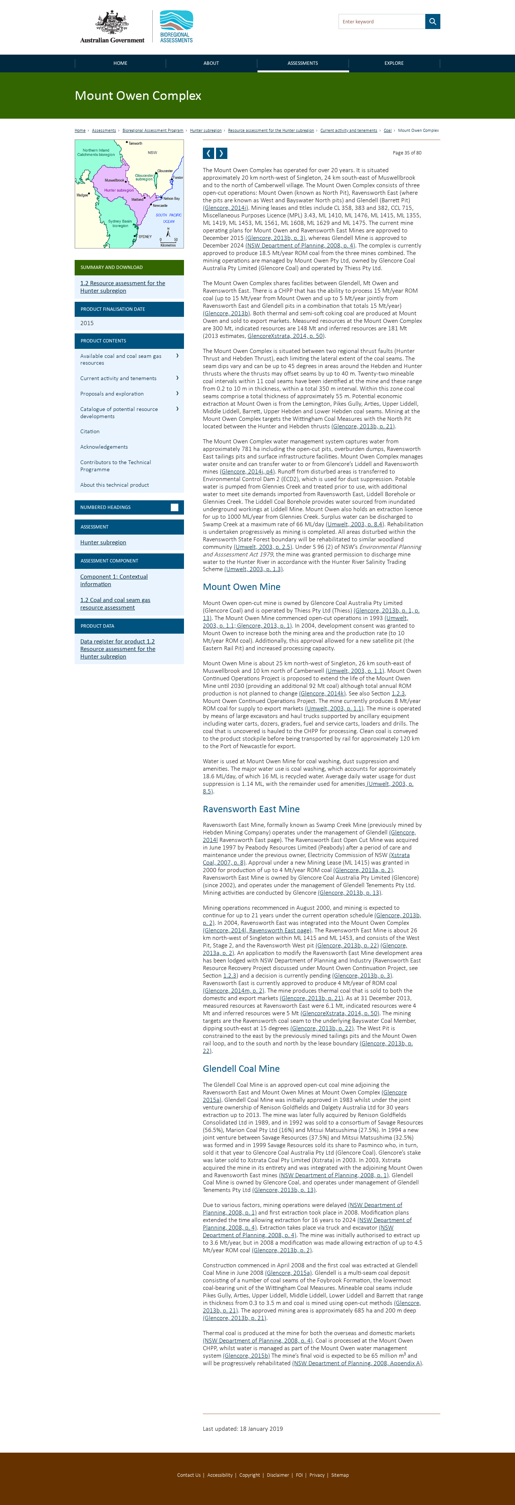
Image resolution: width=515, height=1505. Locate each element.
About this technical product (114, 485)
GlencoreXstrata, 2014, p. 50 (285, 336)
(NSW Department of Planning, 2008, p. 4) (300, 246)
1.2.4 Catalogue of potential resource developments (177, 408)
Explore (394, 63)
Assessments (303, 63)
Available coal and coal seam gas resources (120, 360)
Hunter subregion (206, 130)
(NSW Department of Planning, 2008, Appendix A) (357, 1363)
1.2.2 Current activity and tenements (177, 377)
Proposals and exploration (112, 394)
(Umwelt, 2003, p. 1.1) (355, 671)
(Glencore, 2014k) (322, 694)
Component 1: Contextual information (114, 580)
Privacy (317, 1475)
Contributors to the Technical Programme (115, 466)
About (211, 63)
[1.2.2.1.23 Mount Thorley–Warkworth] (221, 153)
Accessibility (220, 1475)
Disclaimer (278, 1475)
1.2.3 (398, 694)
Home (120, 63)
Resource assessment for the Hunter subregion (271, 130)
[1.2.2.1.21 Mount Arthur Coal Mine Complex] (208, 153)
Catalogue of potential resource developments (119, 413)
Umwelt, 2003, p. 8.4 (355, 524)
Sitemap (340, 1475)
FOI (299, 1475)
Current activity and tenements (348, 130)
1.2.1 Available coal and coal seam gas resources (177, 355)
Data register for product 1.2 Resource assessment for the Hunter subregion (117, 648)
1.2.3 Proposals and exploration (177, 393)
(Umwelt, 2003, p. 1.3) (253, 569)
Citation (90, 432)
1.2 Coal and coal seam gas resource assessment (115, 603)
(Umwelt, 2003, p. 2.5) (263, 547)
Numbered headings (105, 507)
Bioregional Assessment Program (153, 130)
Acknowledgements (104, 447)
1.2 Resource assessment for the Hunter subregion (122, 287)
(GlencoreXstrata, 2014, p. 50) (339, 1013)
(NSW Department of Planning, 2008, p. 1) (334, 1175)
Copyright (249, 1475)
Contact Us (189, 1475)
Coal (388, 130)
